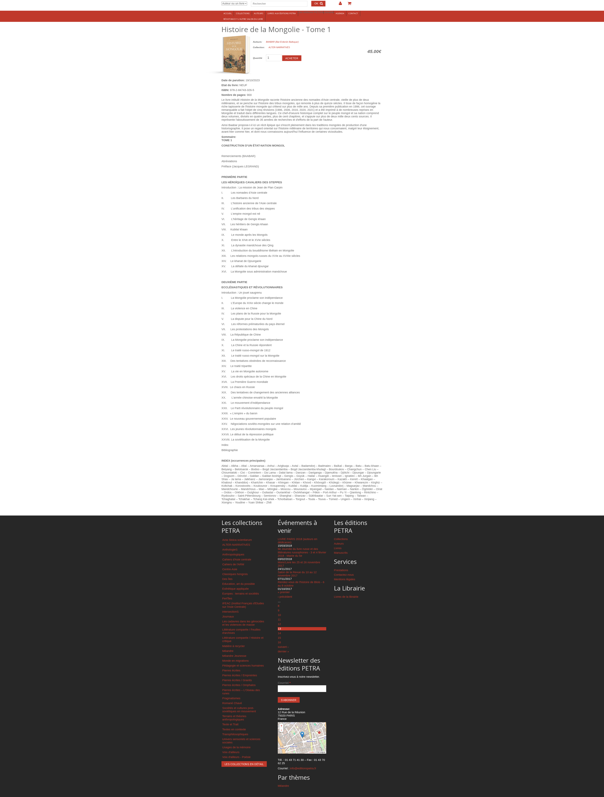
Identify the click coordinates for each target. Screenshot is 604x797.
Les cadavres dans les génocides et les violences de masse (243, 623)
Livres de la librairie (346, 596)
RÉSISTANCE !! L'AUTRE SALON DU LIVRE (243, 19)
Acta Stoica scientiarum (237, 539)
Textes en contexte (234, 729)
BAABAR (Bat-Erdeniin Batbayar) (282, 42)
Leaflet (311, 752)
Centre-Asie (229, 569)
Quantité (257, 58)
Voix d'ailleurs (230, 752)
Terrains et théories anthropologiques (234, 718)
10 (279, 615)
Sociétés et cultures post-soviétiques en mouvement (239, 709)
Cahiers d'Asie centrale (236, 559)
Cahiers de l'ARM (233, 564)
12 (279, 624)
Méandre (227, 651)
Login (339, 4)
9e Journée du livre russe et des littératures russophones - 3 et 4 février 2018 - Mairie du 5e (302, 552)
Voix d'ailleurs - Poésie (236, 757)
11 (279, 619)
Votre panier (348, 4)
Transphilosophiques (235, 734)
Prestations (341, 570)
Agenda (340, 13)
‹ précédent (285, 596)
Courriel (284, 682)
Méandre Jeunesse (234, 655)
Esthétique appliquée (235, 588)
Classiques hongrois (235, 574)
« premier (284, 592)
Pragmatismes (231, 698)
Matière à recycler (233, 646)
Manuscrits (341, 552)
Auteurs (258, 13)
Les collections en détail (244, 764)
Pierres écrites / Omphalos (239, 685)
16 (279, 642)
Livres (337, 548)
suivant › (283, 646)
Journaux (228, 616)
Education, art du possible (238, 583)
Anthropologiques (233, 554)
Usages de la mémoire (236, 747)
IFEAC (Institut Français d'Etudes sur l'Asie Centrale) (243, 605)
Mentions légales (344, 579)
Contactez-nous (344, 574)
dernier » (283, 651)
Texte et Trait (230, 724)
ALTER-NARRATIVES (279, 47)
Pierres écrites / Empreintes (239, 675)
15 (279, 637)
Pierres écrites (231, 670)
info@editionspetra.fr (303, 768)
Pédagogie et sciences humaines (243, 665)
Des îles (227, 579)
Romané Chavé (232, 703)
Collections (243, 13)
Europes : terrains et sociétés (240, 593)
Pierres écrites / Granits (237, 680)
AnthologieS (230, 549)
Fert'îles (227, 598)
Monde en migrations (235, 660)
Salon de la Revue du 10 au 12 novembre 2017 (297, 574)
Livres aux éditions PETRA (282, 13)
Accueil (228, 13)
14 (279, 633)
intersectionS (230, 611)
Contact (353, 13)
